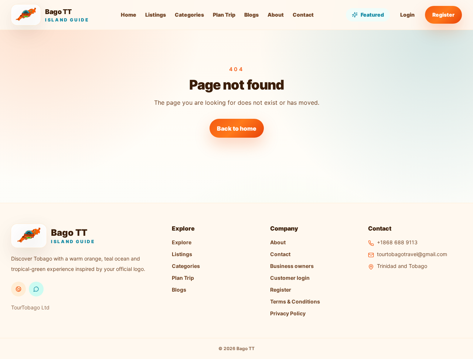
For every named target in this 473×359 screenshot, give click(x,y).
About (276, 14)
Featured (372, 14)
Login (407, 14)
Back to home (236, 128)
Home (128, 14)
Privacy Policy (288, 313)
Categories (189, 14)
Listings (155, 14)
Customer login (290, 278)
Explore (181, 242)
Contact (303, 14)
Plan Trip (224, 14)
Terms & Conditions (295, 301)
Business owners (292, 266)
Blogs (251, 14)
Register (443, 14)
